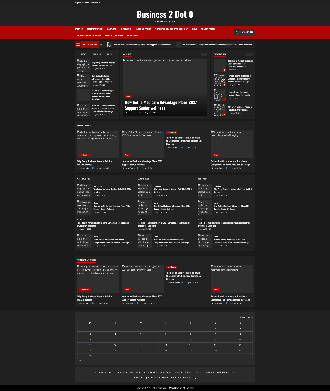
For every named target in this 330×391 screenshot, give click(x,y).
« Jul (79, 360)
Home (194, 29)
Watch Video (247, 32)
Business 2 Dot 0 (165, 14)
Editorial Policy (143, 29)
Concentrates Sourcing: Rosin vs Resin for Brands (220, 95)
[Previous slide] (202, 54)
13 (165, 339)
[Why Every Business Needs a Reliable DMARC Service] (98, 144)
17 (90, 345)
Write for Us (133, 35)
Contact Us (112, 29)
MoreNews (174, 387)
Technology (85, 155)
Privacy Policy (208, 29)
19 (140, 345)
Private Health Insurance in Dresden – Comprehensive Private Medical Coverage (83, 110)
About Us (79, 29)
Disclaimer (126, 29)
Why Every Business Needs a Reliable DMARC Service (83, 65)
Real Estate (172, 132)
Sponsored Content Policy (89, 35)
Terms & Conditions (114, 35)
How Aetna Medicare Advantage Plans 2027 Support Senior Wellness (132, 44)
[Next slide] (205, 54)
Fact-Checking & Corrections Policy (171, 29)
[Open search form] (231, 32)
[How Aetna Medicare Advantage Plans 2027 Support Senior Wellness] (165, 87)
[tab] (83, 55)
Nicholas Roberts (132, 113)
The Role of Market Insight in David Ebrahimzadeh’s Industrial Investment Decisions (208, 44)
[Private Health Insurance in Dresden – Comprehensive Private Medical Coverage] (232, 144)
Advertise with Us (95, 29)
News (128, 96)
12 (140, 339)
